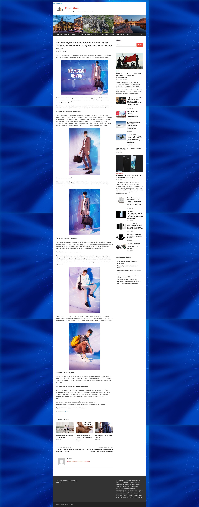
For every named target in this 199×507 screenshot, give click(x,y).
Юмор (129, 34)
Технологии (120, 34)
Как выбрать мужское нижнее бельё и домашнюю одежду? (84, 437)
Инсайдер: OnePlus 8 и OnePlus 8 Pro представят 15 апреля (135, 236)
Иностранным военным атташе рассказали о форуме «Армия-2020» (129, 75)
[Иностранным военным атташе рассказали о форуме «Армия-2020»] (129, 69)
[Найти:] (129, 45)
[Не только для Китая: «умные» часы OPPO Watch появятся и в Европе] (121, 248)
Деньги (80, 34)
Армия (73, 34)
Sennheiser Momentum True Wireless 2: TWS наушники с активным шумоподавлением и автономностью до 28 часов (134, 202)
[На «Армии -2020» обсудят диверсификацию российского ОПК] (121, 117)
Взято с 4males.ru (57, 3)
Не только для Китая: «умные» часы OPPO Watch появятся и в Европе (133, 246)
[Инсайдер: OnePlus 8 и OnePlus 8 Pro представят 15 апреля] (121, 240)
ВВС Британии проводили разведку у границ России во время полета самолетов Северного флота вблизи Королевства (135, 138)
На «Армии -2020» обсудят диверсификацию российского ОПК (132, 114)
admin (65, 51)
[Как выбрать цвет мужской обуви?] (104, 433)
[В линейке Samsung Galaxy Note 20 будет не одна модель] (129, 172)
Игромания (88, 34)
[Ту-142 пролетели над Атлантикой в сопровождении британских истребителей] (121, 127)
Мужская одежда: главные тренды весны (64, 436)
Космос (97, 34)
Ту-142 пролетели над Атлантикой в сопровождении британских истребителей (133, 125)
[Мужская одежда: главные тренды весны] (65, 433)
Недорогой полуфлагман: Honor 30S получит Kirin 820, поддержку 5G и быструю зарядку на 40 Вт (135, 215)
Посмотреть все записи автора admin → (79, 461)
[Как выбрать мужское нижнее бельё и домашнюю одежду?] (84, 433)
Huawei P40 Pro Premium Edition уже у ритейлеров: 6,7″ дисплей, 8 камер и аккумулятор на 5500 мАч (135, 226)
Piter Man (72, 8)
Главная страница (63, 34)
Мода (112, 34)
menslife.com (65, 411)
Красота (105, 34)
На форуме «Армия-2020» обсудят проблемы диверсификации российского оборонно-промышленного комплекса (135, 102)
